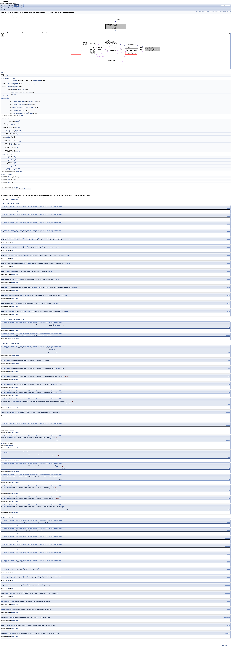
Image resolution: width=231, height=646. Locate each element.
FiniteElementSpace (37, 80)
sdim (7, 137)
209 (8, 407)
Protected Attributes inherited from (12, 171)
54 (8, 242)
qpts (11, 141)
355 (8, 387)
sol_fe (14, 159)
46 (8, 541)
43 (8, 298)
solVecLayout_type (19, 131)
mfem (1, 9)
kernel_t (17, 138)
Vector (18, 89)
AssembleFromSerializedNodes (18, 104)
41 (8, 258)
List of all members (228, 11)
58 (8, 314)
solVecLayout (16, 163)
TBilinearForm (6, 9)
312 (8, 493)
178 (8, 363)
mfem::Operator (21, 115)
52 (8, 234)
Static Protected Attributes (221, 11)
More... (35, 84)
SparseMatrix (22, 109)
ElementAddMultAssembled (18, 97)
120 (8, 447)
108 (8, 338)
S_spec (6, 74)
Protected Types (209, 11)
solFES (14, 162)
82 (8, 620)
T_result (6, 75)
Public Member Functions (202, 11)
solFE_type (17, 127)
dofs (9, 179)
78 (8, 580)
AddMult (14, 113)
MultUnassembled (16, 92)
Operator (9, 83)
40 (8, 250)
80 (8, 604)
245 (8, 512)
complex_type (18, 120)
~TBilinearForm (15, 81)
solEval (14, 160)
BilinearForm (24, 112)
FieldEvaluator (12, 148)
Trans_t (16, 147)
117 (8, 432)
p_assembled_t (18, 141)
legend (116, 30)
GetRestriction (15, 86)
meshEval (15, 157)
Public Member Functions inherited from (13, 115)
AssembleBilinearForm (17, 112)
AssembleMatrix (15, 109)
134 (8, 482)
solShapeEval (18, 130)
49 (8, 636)
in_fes (14, 169)
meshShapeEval (18, 125)
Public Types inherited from (10, 187)
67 (8, 290)
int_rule (14, 165)
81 (8, 612)
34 (7, 199)
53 (8, 211)
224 (8, 460)
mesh (14, 156)
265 (8, 501)
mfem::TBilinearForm (13, 215)
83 (8, 628)
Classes (197, 11)
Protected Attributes (214, 11)
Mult (13, 89)
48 (8, 549)
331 (8, 471)
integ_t (16, 133)
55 (8, 266)
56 (8, 226)
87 (8, 533)
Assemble (14, 94)
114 (8, 420)
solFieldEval (28, 97)
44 (8, 306)
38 (8, 274)
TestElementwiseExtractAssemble (19, 101)
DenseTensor (22, 110)
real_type (17, 121)
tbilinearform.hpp (10, 15)
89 (8, 525)
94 (8, 330)
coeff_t (16, 134)
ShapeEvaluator (11, 124)
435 (8, 371)
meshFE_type (18, 123)
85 (8, 564)
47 (8, 596)
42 (8, 282)
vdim (9, 180)
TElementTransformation (9, 146)
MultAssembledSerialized (17, 107)
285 (8, 379)
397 (8, 395)
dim (9, 137)
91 (8, 556)
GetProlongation (15, 83)
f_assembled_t (18, 144)
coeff (14, 166)
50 (8, 588)
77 (8, 572)
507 (8, 355)
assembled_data (16, 168)
